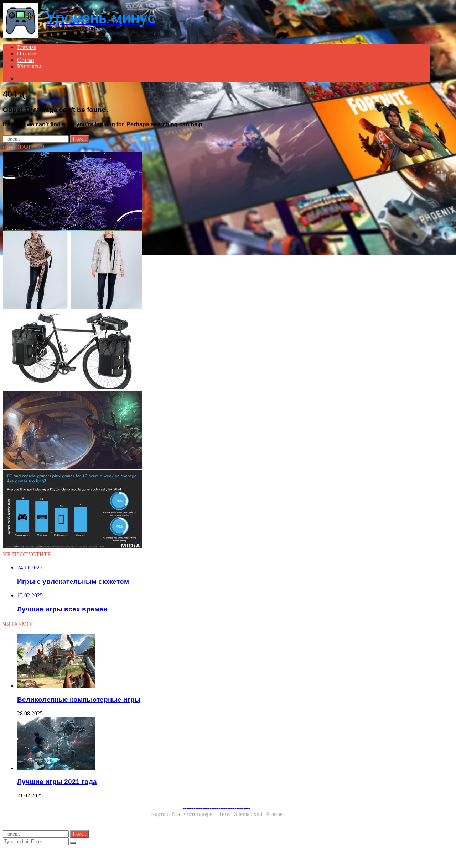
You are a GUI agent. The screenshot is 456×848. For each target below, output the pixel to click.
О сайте (26, 54)
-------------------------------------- (216, 808)
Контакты (29, 66)
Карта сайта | (167, 814)
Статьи (25, 60)
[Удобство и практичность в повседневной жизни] (216, 271)
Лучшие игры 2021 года (57, 781)
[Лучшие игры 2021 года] (223, 744)
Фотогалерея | (201, 814)
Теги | (226, 814)
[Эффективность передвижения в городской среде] (216, 191)
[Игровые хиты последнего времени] (216, 510)
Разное (274, 814)
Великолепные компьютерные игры (78, 699)
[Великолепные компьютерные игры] (223, 661)
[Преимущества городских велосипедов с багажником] (216, 351)
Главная (26, 47)
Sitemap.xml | (250, 814)
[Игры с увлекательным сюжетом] (216, 430)
